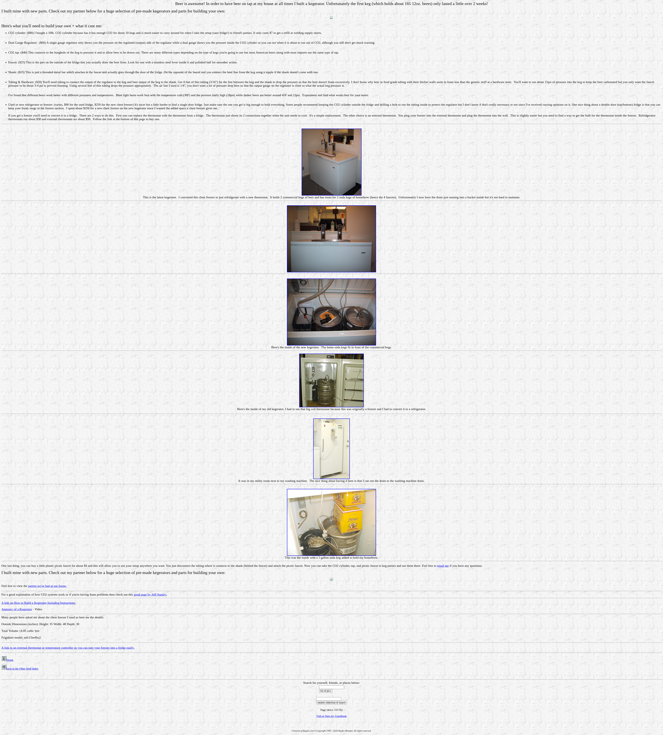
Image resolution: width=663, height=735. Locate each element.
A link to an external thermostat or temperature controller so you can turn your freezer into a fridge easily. (67, 647)
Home (10, 660)
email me (443, 565)
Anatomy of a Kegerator (16, 609)
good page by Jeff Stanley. (150, 594)
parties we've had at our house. (47, 586)
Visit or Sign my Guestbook (331, 716)
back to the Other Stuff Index (22, 668)
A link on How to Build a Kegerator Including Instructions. (38, 603)
